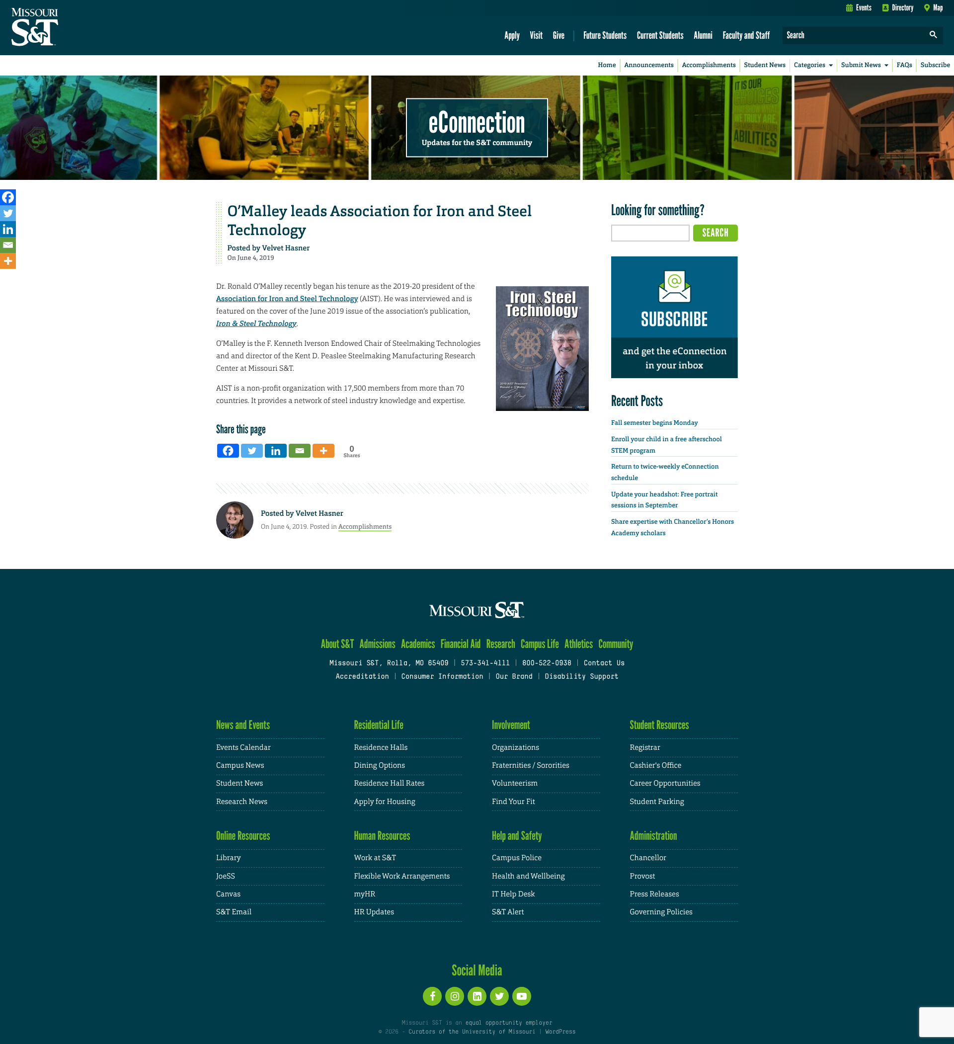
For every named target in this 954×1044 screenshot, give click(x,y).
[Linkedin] (8, 229)
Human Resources (382, 835)
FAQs (904, 65)
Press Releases (654, 894)
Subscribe (936, 65)
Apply (512, 35)
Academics (418, 644)
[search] (933, 35)
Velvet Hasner (286, 248)
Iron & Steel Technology (256, 323)
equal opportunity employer (508, 1023)
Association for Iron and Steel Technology (287, 299)
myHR (365, 894)
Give (558, 35)
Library (228, 858)
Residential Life (378, 725)
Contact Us (604, 663)
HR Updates (374, 912)
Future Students (605, 35)
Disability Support (582, 677)
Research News (241, 801)
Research (500, 644)
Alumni (703, 35)
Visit (536, 35)
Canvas (228, 894)
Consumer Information (442, 677)
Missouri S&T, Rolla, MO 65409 (388, 663)
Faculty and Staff (746, 35)
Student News (765, 65)
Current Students (660, 35)
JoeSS (225, 876)
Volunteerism (515, 783)
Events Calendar (243, 747)
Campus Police (517, 858)
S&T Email (233, 912)
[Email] (8, 245)
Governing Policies (661, 912)
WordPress (560, 1032)
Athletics (578, 644)
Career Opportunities (665, 783)
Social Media (477, 970)
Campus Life (540, 644)
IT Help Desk (513, 894)
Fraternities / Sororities (530, 765)
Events (864, 7)
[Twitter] (8, 213)
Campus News (240, 765)
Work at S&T (375, 858)
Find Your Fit (513, 801)
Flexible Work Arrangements (402, 876)
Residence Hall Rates (389, 783)
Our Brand (513, 677)
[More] (8, 261)
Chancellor (648, 858)
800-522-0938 (546, 663)
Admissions (378, 644)
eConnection (477, 122)
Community (615, 644)
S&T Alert (508, 912)
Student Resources (659, 725)
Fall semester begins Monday (654, 423)
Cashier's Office (656, 765)
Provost (642, 876)
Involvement (511, 725)
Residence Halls (381, 747)
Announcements (648, 65)
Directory (903, 7)
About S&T (337, 644)
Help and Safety (517, 835)
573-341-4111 (485, 663)
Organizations (515, 747)
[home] (66, 28)
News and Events (243, 725)
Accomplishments (709, 65)
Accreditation (362, 677)
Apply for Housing (384, 801)
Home (607, 65)
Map (938, 7)
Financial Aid (461, 644)
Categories (809, 65)
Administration (653, 835)
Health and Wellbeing (528, 876)
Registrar (645, 747)
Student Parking (657, 801)
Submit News (861, 65)
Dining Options (379, 765)
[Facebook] (8, 197)
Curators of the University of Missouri (471, 1032)
